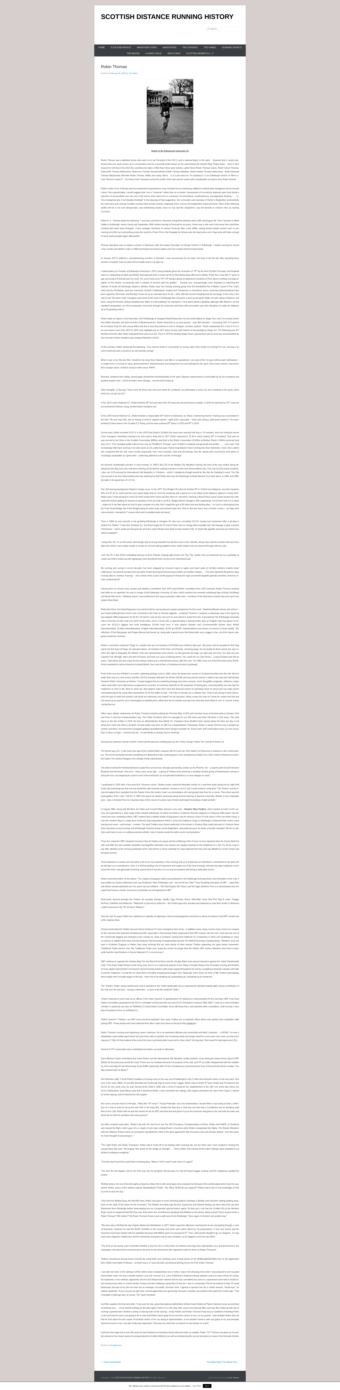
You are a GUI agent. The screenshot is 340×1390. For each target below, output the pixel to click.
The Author (133, 73)
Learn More (196, 1386)
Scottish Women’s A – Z (199, 53)
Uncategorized (115, 1345)
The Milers (133, 53)
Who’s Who (173, 53)
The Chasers (190, 47)
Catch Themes (233, 1378)
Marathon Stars (147, 47)
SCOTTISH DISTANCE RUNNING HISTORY (167, 16)
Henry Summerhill (111, 1362)
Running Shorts (232, 47)
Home (101, 47)
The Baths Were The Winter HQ (223, 1362)
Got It (207, 1386)
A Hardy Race (153, 53)
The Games (210, 47)
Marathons (169, 47)
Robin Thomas (114, 66)
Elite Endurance (121, 47)
